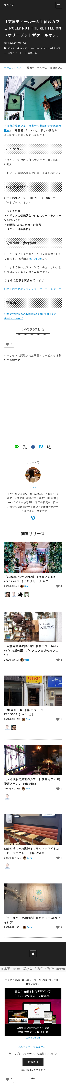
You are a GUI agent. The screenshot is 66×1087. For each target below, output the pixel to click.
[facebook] (33, 447)
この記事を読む (31, 329)
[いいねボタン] (7, 344)
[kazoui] (13, 594)
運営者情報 (60, 969)
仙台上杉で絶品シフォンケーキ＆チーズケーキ (32, 289)
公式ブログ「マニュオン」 (33, 1046)
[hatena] (41, 447)
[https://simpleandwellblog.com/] (33, 518)
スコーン (45, 48)
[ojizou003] (7, 594)
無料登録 (33, 1062)
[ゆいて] (26, 594)
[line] (17, 447)
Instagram (35, 258)
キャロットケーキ (29, 48)
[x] (25, 447)
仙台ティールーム (17, 53)
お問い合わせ (49, 969)
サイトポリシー (38, 969)
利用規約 (16, 969)
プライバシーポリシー (27, 969)
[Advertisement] (33, 400)
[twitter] (33, 953)
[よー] (20, 594)
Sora (33, 487)
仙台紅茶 (32, 53)
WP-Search (33, 1037)
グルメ (10, 48)
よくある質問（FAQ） (5, 969)
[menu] (59, 5)
